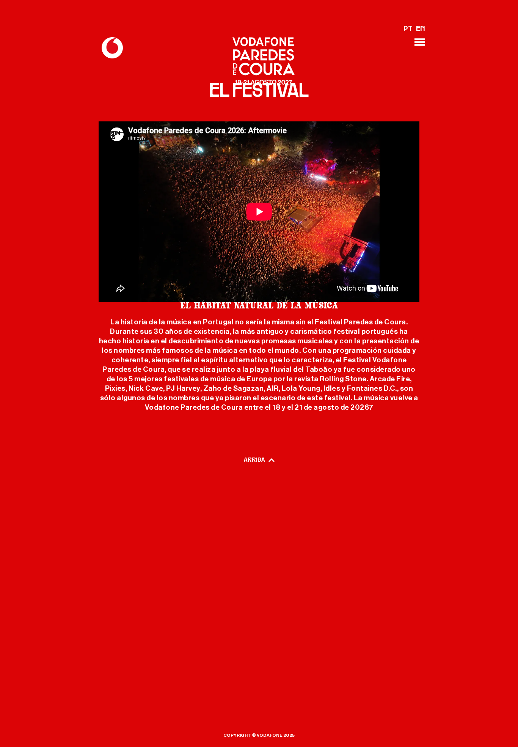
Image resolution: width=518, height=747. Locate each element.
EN (420, 29)
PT (408, 29)
